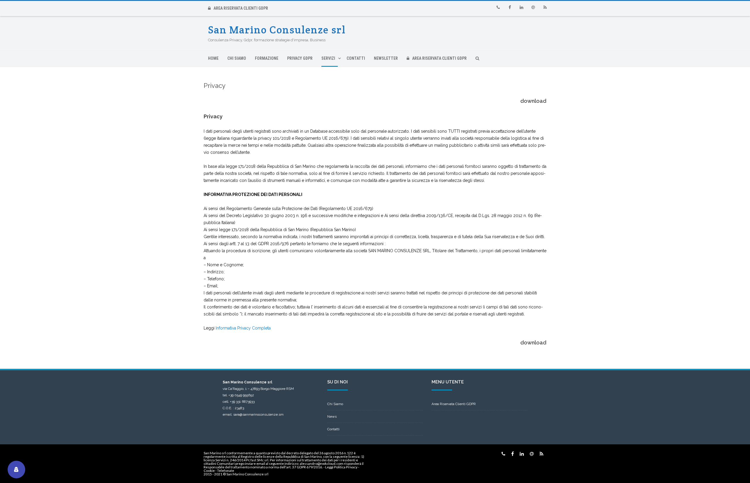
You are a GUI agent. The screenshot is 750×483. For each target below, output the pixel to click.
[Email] (533, 7)
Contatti (356, 58)
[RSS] (545, 7)
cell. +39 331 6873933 (239, 402)
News (332, 416)
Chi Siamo (236, 58)
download (533, 101)
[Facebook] (510, 7)
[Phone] (498, 7)
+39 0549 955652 (241, 395)
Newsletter (386, 58)
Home (213, 58)
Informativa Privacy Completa (243, 328)
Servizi (328, 58)
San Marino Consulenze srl (277, 29)
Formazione (266, 58)
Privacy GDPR (300, 58)
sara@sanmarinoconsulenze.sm (258, 414)
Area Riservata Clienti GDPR (241, 8)
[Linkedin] (521, 7)
